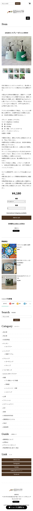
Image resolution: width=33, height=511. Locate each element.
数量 (16, 205)
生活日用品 (6, 339)
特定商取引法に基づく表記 (11, 448)
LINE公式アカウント (16, 471)
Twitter (16, 467)
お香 (4, 396)
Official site (16, 460)
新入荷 (5, 332)
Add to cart (16, 217)
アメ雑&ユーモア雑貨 (12, 380)
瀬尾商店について (8, 439)
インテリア (6, 351)
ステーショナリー (8, 404)
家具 (4, 411)
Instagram (16, 463)
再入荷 (5, 336)
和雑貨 (7, 384)
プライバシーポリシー (9, 445)
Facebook (16, 474)
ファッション (7, 400)
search (18, 3)
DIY (4, 408)
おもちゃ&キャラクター (10, 373)
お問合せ (5, 442)
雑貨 (4, 377)
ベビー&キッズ (7, 370)
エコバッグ (9, 392)
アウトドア (6, 358)
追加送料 (5, 427)
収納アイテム (9, 354)
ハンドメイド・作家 (11, 388)
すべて (5, 303)
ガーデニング (9, 361)
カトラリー (9, 346)
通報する (16, 228)
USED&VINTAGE (8, 415)
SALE (5, 423)
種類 (16, 198)
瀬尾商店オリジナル (9, 419)
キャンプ (8, 365)
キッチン (5, 343)
